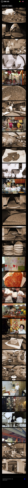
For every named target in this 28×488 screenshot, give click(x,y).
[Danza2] (14, 435)
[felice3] (14, 61)
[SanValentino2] (14, 77)
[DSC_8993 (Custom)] (14, 108)
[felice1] (14, 186)
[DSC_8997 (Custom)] (14, 217)
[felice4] (14, 170)
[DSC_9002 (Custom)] (14, 248)
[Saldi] (14, 295)
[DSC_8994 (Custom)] (14, 155)
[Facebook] (25, 479)
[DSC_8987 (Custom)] (14, 139)
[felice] (14, 419)
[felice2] (14, 326)
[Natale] (14, 404)
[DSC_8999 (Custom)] (14, 46)
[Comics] (14, 310)
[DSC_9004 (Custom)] (14, 30)
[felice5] (14, 388)
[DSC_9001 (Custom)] (14, 341)
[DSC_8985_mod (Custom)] (14, 466)
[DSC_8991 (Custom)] (14, 372)
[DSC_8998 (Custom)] (14, 201)
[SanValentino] (14, 279)
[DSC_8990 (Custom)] (14, 357)
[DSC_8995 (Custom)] (14, 93)
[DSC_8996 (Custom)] (14, 15)
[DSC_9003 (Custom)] (14, 233)
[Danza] (14, 264)
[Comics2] (14, 124)
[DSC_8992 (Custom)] (14, 450)
